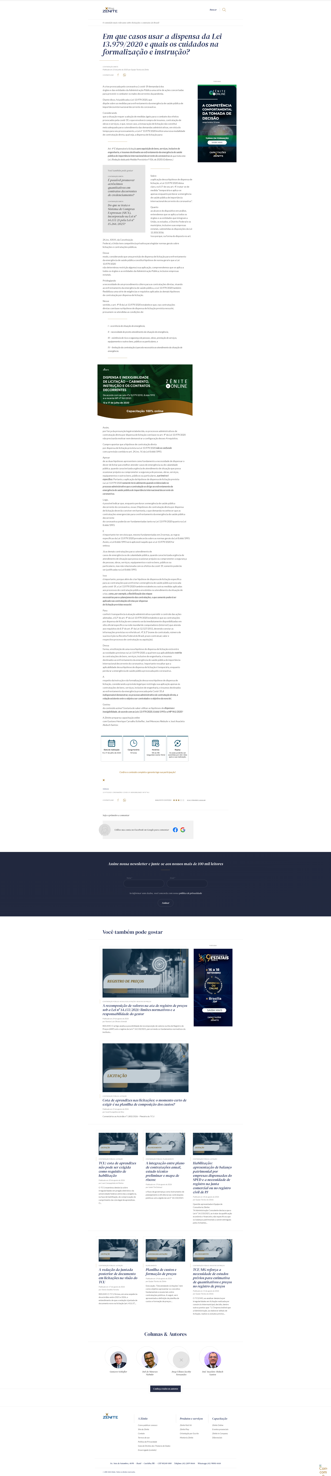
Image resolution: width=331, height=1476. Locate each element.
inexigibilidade (136, 792)
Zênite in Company (220, 1433)
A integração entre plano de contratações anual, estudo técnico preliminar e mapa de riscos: (165, 1171)
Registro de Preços (144, 1001)
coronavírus (117, 792)
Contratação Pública (111, 1001)
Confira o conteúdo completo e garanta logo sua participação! (147, 772)
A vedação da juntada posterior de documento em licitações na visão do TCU (118, 1276)
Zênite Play (184, 1429)
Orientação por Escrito (189, 1433)
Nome (129, 878)
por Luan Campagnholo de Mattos (111, 1183)
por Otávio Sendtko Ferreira (109, 1289)
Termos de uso (144, 1437)
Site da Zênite (143, 1429)
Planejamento (168, 1159)
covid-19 (126, 792)
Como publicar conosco (147, 1425)
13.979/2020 (107, 792)
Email (172, 878)
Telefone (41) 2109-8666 (184, 1463)
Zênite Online (217, 1425)
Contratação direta (110, 67)
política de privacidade (190, 893)
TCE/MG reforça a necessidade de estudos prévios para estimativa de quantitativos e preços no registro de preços (212, 1278)
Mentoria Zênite (186, 1437)
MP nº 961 (145, 792)
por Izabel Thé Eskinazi (154, 1187)
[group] (118, 1362)
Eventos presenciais (220, 1429)
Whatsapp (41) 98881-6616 (209, 1463)
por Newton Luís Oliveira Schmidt (115, 1021)
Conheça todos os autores (165, 1388)
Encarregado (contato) (147, 1450)
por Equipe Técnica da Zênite (138, 69)
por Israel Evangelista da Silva (113, 1112)
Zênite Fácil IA (186, 1425)
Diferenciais (217, 1437)
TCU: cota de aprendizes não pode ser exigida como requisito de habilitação (117, 1169)
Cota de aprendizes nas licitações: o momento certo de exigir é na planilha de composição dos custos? (144, 1102)
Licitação (123, 1096)
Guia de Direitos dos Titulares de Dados (154, 1446)
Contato (141, 1433)
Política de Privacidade (147, 1441)
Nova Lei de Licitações (128, 1001)
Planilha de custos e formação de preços (161, 1272)
